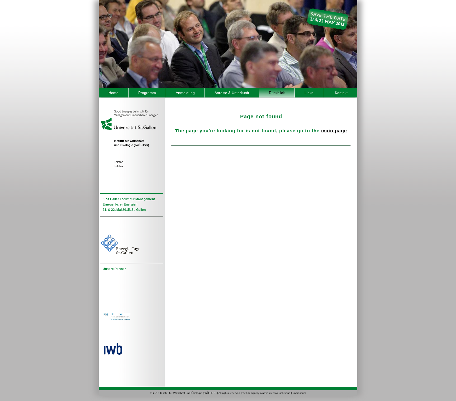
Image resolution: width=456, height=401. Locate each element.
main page (334, 130)
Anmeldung (185, 93)
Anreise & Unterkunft (232, 93)
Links (309, 93)
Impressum (299, 392)
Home (113, 93)
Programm (147, 93)
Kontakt (341, 93)
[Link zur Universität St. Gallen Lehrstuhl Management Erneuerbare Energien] (129, 112)
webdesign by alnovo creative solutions (266, 392)
